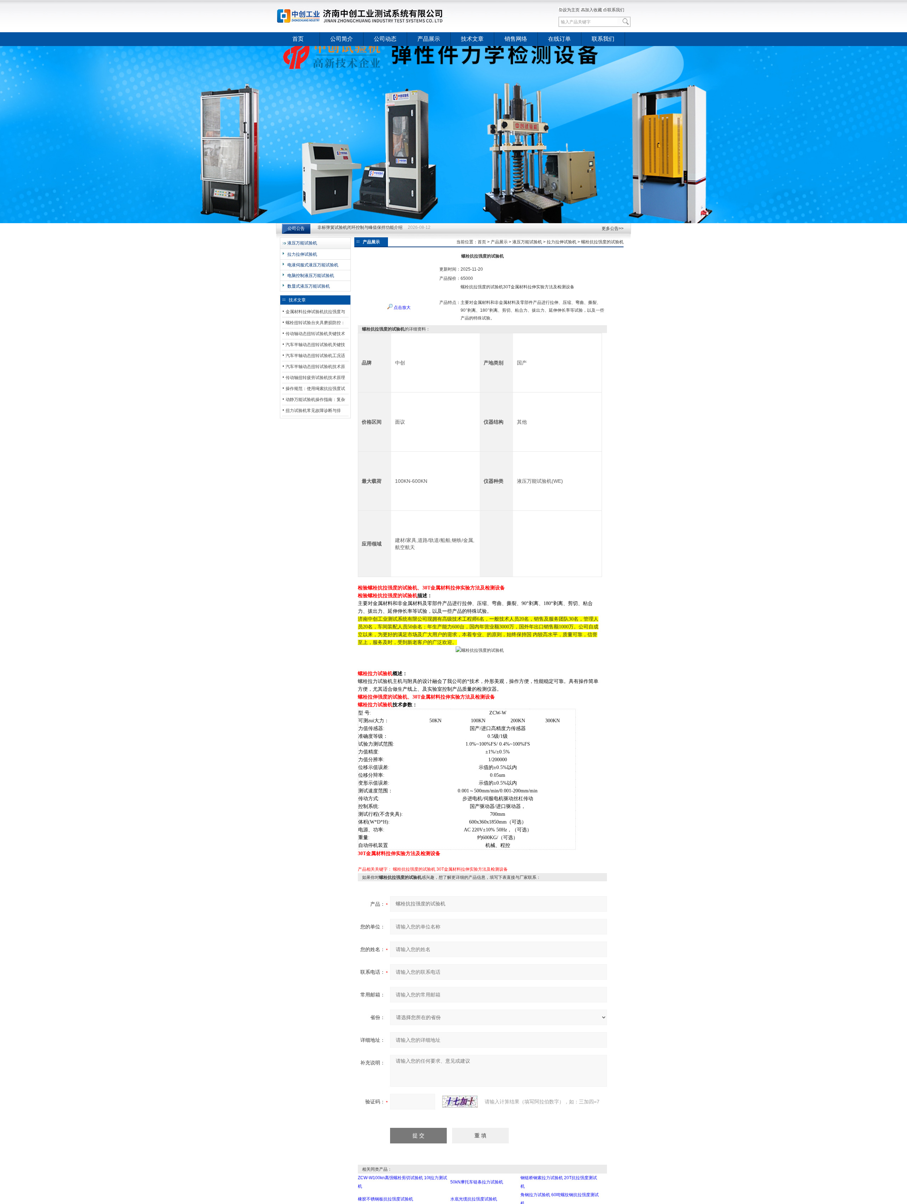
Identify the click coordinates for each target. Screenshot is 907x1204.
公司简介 (341, 39)
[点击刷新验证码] (460, 1102)
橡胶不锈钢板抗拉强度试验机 (385, 1199)
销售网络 (516, 39)
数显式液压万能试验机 (308, 286)
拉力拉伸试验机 (302, 254)
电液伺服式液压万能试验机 (312, 264)
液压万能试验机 (302, 243)
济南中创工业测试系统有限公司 (363, 16)
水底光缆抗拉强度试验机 (473, 1199)
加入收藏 (593, 9)
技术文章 (472, 39)
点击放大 (402, 307)
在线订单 (559, 39)
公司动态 (385, 39)
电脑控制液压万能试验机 (310, 275)
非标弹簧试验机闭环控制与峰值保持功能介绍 (359, 228)
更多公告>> (613, 228)
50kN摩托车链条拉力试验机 (476, 1182)
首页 (298, 39)
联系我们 (615, 9)
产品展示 (428, 39)
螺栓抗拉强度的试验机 (414, 869)
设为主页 (571, 9)
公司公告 (296, 228)
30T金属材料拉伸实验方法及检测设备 (472, 869)
